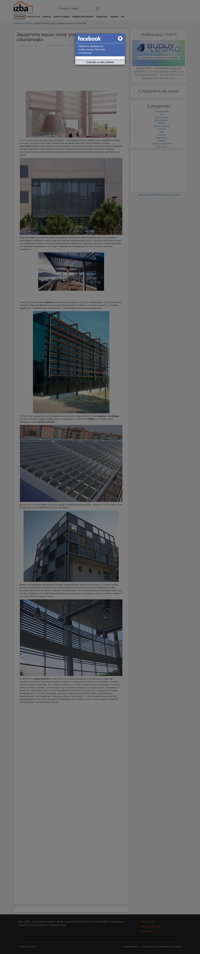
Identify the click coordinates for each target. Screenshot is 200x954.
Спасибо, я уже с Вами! (100, 62)
